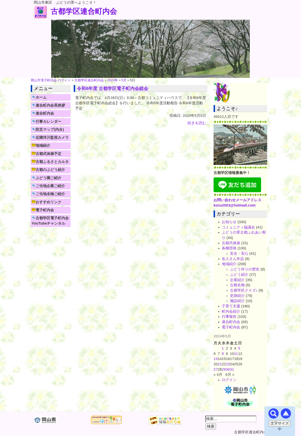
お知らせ (229, 222)
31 (232, 369)
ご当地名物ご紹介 (50, 194)
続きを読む (197, 123)
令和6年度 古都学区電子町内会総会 (112, 88)
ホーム (41, 97)
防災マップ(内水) (50, 129)
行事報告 (229, 317)
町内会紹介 (231, 311)
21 (220, 364)
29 (224, 369)
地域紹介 (43, 145)
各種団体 (229, 248)
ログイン (229, 380)
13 (216, 359)
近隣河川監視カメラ (52, 137)
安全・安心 (239, 253)
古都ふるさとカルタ (52, 162)
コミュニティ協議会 (238, 227)
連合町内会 (45, 113)
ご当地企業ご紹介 (50, 186)
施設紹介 (237, 301)
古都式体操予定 (48, 154)
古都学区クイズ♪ (244, 290)
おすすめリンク (48, 202)
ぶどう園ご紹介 (48, 178)
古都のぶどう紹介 (50, 170)
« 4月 (218, 374)
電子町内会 (45, 210)
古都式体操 (231, 243)
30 (228, 369)
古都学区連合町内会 (84, 11)
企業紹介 (237, 280)
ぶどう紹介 (239, 274)
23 (228, 364)
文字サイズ (279, 423)
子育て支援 (231, 306)
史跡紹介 (237, 296)
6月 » (229, 374)
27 (216, 369)
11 (236, 354)
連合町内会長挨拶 (50, 105)
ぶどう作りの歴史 (244, 269)
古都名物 (237, 285)
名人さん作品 (233, 259)
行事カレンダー (48, 121)
